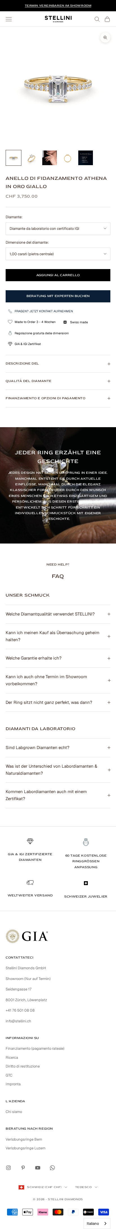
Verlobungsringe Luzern (26, 1148)
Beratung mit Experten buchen (58, 296)
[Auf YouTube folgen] (38, 1168)
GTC (9, 1075)
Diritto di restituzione (23, 1066)
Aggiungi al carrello (58, 275)
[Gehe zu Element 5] (85, 158)
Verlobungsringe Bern (24, 1139)
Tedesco (83, 1187)
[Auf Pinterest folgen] (23, 1168)
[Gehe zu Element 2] (31, 158)
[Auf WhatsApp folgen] (52, 1168)
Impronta (13, 1084)
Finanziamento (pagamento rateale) (35, 1048)
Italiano (93, 1223)
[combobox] (97, 1223)
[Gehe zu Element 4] (67, 158)
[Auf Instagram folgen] (8, 1168)
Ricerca (12, 1057)
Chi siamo (14, 1111)
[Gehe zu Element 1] (13, 158)
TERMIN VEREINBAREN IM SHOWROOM (58, 5)
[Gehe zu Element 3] (49, 158)
